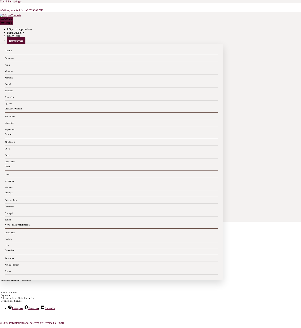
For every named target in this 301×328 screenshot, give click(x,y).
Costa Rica (10, 232)
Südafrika (9, 97)
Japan (7, 174)
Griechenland (11, 200)
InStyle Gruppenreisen (19, 29)
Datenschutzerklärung (11, 300)
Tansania (9, 90)
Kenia (7, 65)
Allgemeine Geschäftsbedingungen (17, 298)
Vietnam (9, 187)
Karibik (8, 239)
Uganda (8, 103)
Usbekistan (10, 161)
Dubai (7, 148)
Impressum (6, 295)
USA (7, 245)
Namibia (9, 77)
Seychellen (10, 129)
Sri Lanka (9, 181)
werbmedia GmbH (54, 322)
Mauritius (9, 123)
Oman (7, 155)
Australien (9, 258)
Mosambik (10, 71)
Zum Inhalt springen (11, 1)
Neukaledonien (12, 264)
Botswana (9, 58)
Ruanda (8, 84)
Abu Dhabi (10, 142)
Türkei (8, 219)
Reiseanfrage (16, 40)
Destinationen (14, 32)
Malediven (10, 116)
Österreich (9, 206)
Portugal (9, 213)
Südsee (8, 271)
